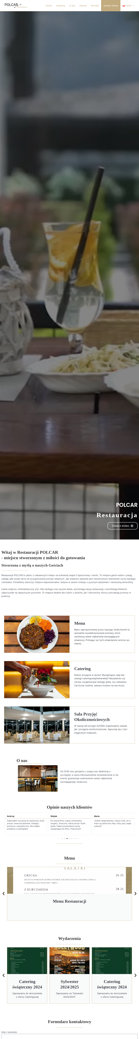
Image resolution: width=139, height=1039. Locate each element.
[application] (132, 5)
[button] (4, 823)
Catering (60, 5)
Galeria (83, 5)
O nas (72, 5)
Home (49, 5)
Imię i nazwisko (9, 1032)
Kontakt (95, 5)
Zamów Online (110, 5)
